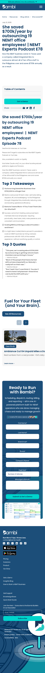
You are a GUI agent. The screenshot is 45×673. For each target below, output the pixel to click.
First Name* (22, 423)
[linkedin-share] (31, 108)
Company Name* (22, 461)
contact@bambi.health (12, 540)
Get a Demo (7, 578)
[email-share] (24, 108)
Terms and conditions (24, 635)
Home (4, 17)
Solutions (6, 562)
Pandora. (21, 166)
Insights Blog (8, 581)
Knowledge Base (9, 597)
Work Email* (22, 442)
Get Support (7, 593)
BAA (16, 638)
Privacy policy (9, 635)
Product (6, 565)
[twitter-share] (27, 108)
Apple (12, 166)
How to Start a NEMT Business (14, 584)
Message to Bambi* (22, 479)
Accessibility (9, 638)
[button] (41, 7)
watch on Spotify (21, 159)
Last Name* (22, 433)
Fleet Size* (22, 470)
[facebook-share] (34, 108)
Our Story (6, 569)
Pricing (5, 559)
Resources (14, 17)
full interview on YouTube (17, 148)
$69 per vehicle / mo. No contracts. (21, 2)
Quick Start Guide (9, 600)
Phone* (22, 451)
